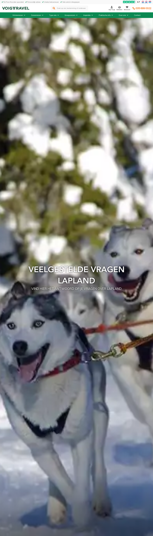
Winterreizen (17, 15)
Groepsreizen (70, 15)
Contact (137, 15)
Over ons (122, 15)
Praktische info (105, 15)
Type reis (53, 15)
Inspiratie (87, 15)
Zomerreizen (36, 15)
